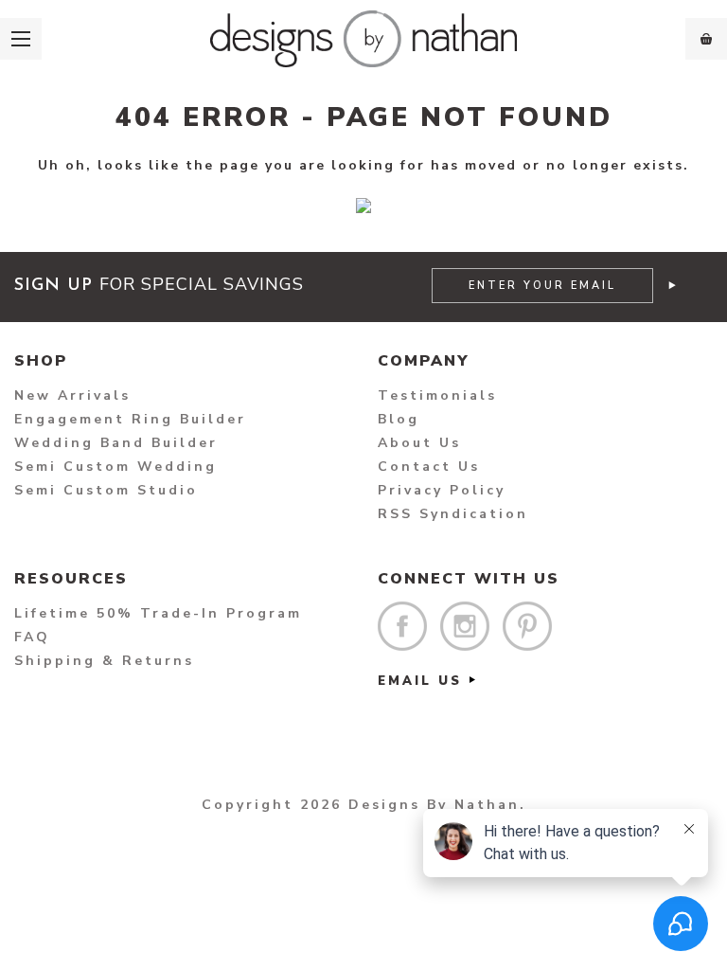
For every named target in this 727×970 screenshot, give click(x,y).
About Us (419, 443)
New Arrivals (72, 395)
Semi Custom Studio (106, 490)
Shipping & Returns (104, 661)
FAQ (32, 637)
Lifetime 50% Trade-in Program (158, 613)
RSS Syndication (453, 514)
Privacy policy (441, 490)
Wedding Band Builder (116, 443)
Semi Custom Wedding (115, 467)
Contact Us (429, 467)
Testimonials (437, 395)
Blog (398, 419)
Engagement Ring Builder (130, 419)
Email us (420, 681)
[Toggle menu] (21, 39)
